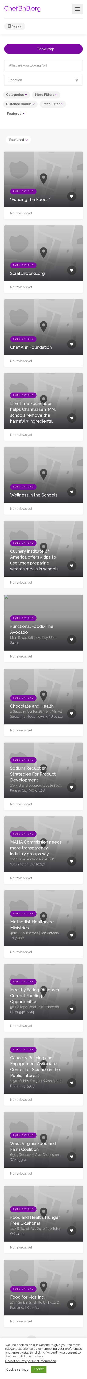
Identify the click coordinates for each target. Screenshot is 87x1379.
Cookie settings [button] (17, 1369)
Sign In (16, 26)
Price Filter (51, 104)
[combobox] (16, 113)
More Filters (44, 95)
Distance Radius (18, 104)
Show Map (46, 49)
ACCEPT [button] (39, 1369)
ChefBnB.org (22, 8)
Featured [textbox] (14, 114)
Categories (15, 95)
